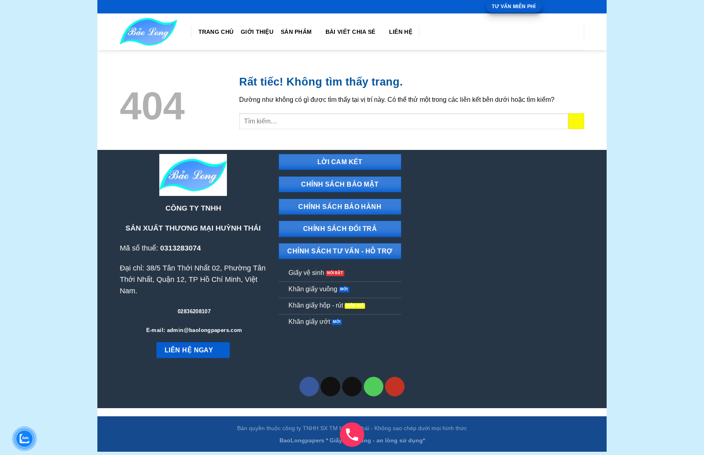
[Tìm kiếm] (470, 6)
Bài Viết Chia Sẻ (351, 32)
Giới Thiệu (257, 32)
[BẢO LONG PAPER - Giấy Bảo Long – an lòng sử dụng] (149, 31)
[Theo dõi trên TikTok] (556, 6)
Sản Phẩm (296, 32)
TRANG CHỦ (216, 32)
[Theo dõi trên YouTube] (580, 6)
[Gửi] (576, 121)
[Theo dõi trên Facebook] (549, 6)
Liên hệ (400, 32)
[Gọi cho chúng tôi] (572, 6)
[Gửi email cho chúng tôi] (564, 6)
